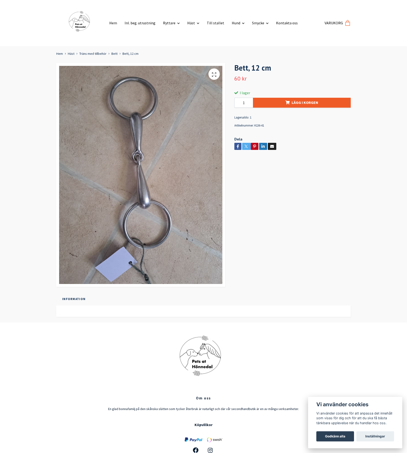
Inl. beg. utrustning (140, 23)
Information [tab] (73, 299)
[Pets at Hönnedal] (81, 21)
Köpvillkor (203, 424)
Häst (191, 23)
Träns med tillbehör (92, 53)
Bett (114, 53)
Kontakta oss (287, 23)
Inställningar (375, 436)
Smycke (258, 23)
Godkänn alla (335, 436)
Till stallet (215, 23)
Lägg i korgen (305, 102)
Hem (113, 23)
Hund (236, 23)
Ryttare (169, 23)
